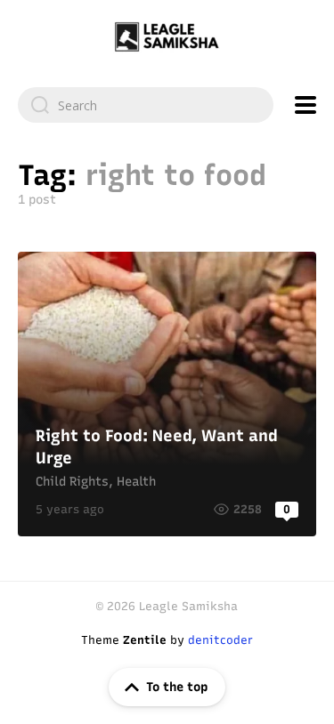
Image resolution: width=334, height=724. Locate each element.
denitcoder (220, 640)
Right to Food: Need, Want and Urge (167, 394)
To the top (177, 687)
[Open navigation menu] (305, 105)
